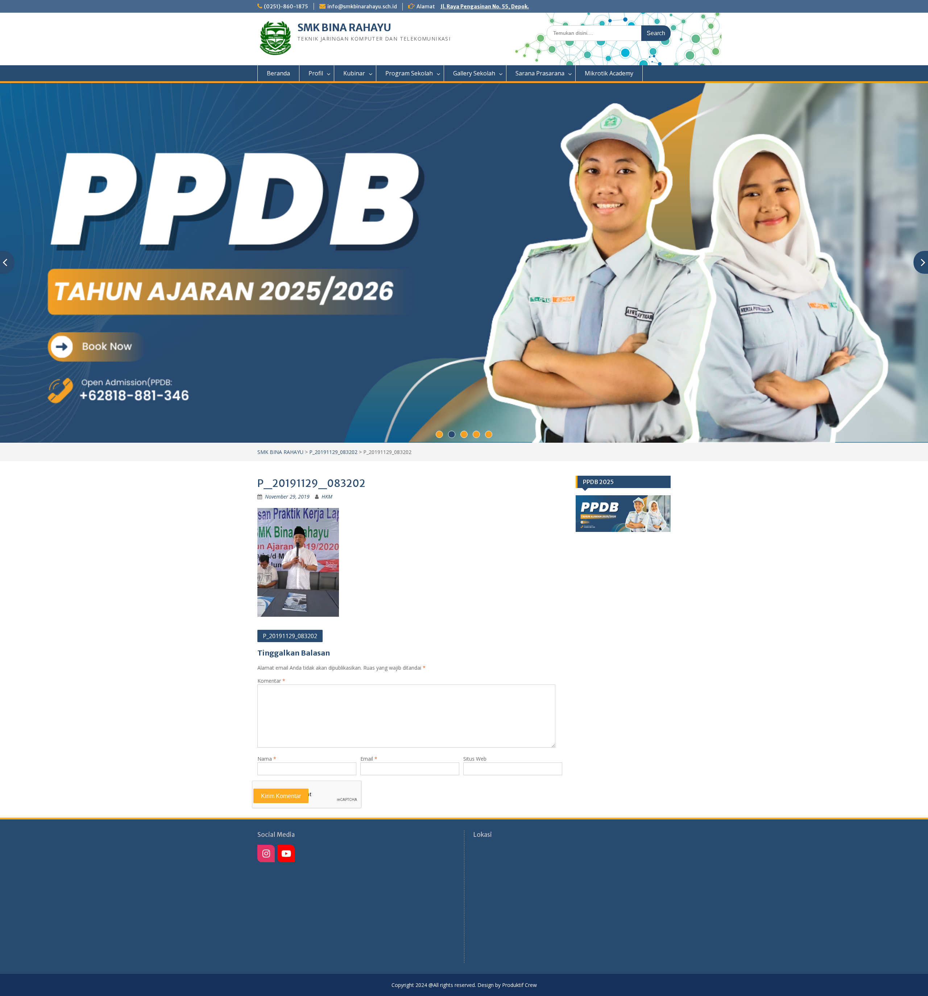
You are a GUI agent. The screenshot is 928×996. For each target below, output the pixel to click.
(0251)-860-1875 (286, 6)
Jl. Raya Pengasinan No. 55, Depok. (484, 6)
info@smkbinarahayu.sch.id (362, 6)
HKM (327, 496)
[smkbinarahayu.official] (286, 853)
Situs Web (474, 758)
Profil (315, 73)
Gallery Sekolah (474, 73)
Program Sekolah (409, 73)
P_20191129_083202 (333, 452)
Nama (266, 758)
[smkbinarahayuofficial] (266, 853)
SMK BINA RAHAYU (344, 27)
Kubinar (354, 73)
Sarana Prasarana (539, 73)
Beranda (278, 73)
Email (368, 758)
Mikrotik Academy (609, 73)
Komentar (271, 680)
